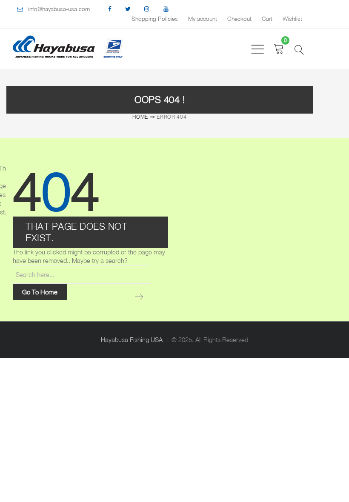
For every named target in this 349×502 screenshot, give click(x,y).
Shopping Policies (155, 18)
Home (140, 117)
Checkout (239, 18)
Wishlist (292, 18)
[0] (279, 49)
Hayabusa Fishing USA (132, 339)
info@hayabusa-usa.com (59, 9)
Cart (267, 18)
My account (202, 18)
